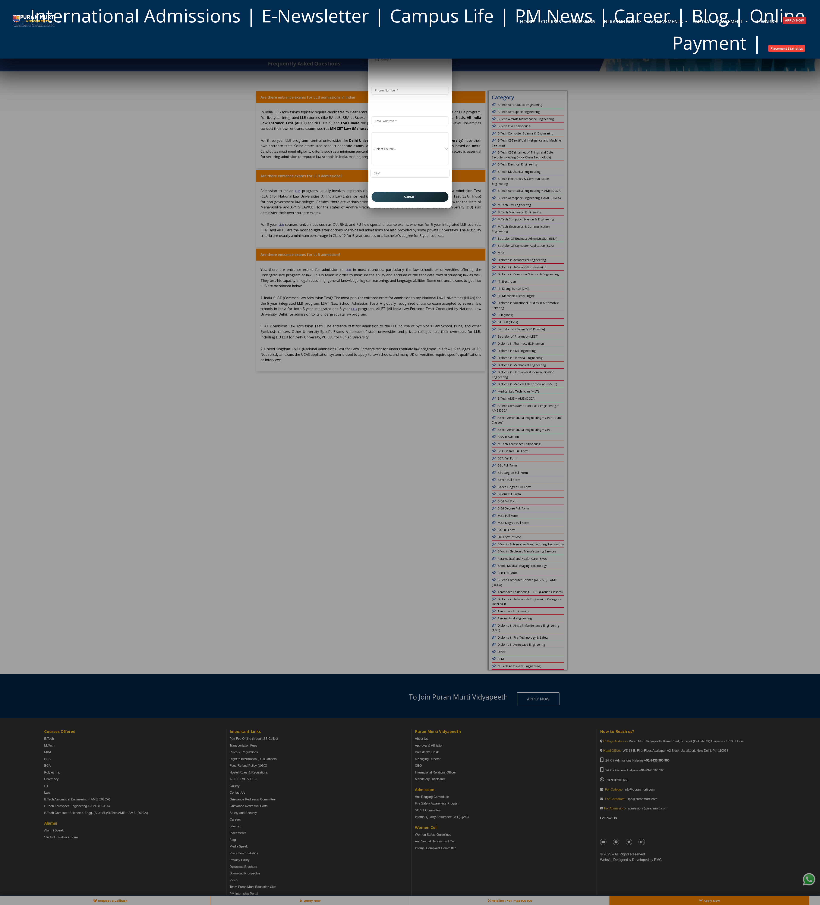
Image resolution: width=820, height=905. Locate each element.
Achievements (666, 22)
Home (526, 22)
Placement (730, 22)
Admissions (581, 22)
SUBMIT (410, 197)
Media (702, 22)
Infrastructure (622, 22)
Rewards (766, 22)
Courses (551, 22)
